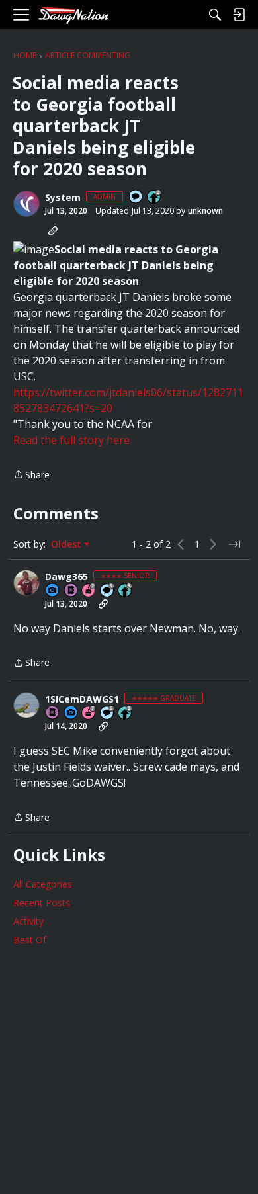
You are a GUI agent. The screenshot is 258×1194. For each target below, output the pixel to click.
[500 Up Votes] (126, 591)
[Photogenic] (53, 591)
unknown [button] (205, 210)
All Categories (42, 884)
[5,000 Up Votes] (126, 713)
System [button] (63, 198)
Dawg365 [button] (66, 577)
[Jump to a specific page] (234, 544)
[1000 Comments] (108, 591)
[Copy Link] (53, 231)
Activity (28, 921)
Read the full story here (71, 440)
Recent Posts (41, 902)
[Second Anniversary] (89, 591)
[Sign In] (239, 14)
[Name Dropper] (71, 591)
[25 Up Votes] (155, 197)
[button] (26, 204)
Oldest (67, 544)
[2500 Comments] (108, 713)
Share (31, 475)
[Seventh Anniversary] (89, 713)
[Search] (215, 14)
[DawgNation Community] (73, 15)
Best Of (29, 939)
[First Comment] (136, 197)
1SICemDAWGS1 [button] (82, 699)
